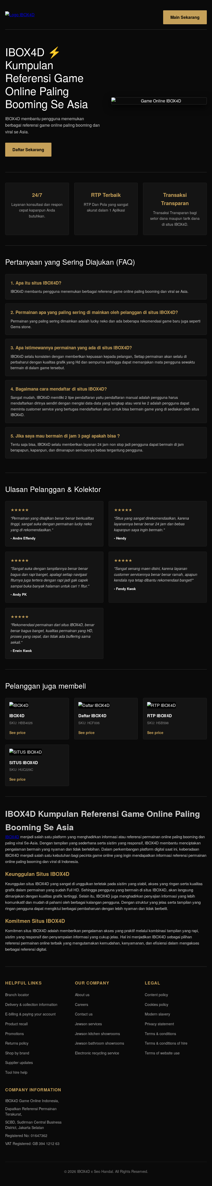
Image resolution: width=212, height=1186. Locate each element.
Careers (81, 1004)
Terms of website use (162, 1052)
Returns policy (16, 1043)
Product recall (16, 1023)
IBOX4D (12, 836)
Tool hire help (16, 1072)
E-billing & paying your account (30, 1013)
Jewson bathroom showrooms (99, 1043)
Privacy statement (159, 1023)
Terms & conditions (160, 1033)
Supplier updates (19, 1062)
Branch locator (17, 994)
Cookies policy (156, 1004)
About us (82, 994)
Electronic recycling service (97, 1052)
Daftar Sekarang (28, 149)
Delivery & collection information (31, 1004)
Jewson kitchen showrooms (97, 1033)
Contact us (84, 1013)
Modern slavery (157, 1013)
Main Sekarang (185, 17)
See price (17, 732)
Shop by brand (17, 1052)
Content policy (156, 994)
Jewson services (88, 1023)
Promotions (14, 1033)
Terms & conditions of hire (166, 1043)
